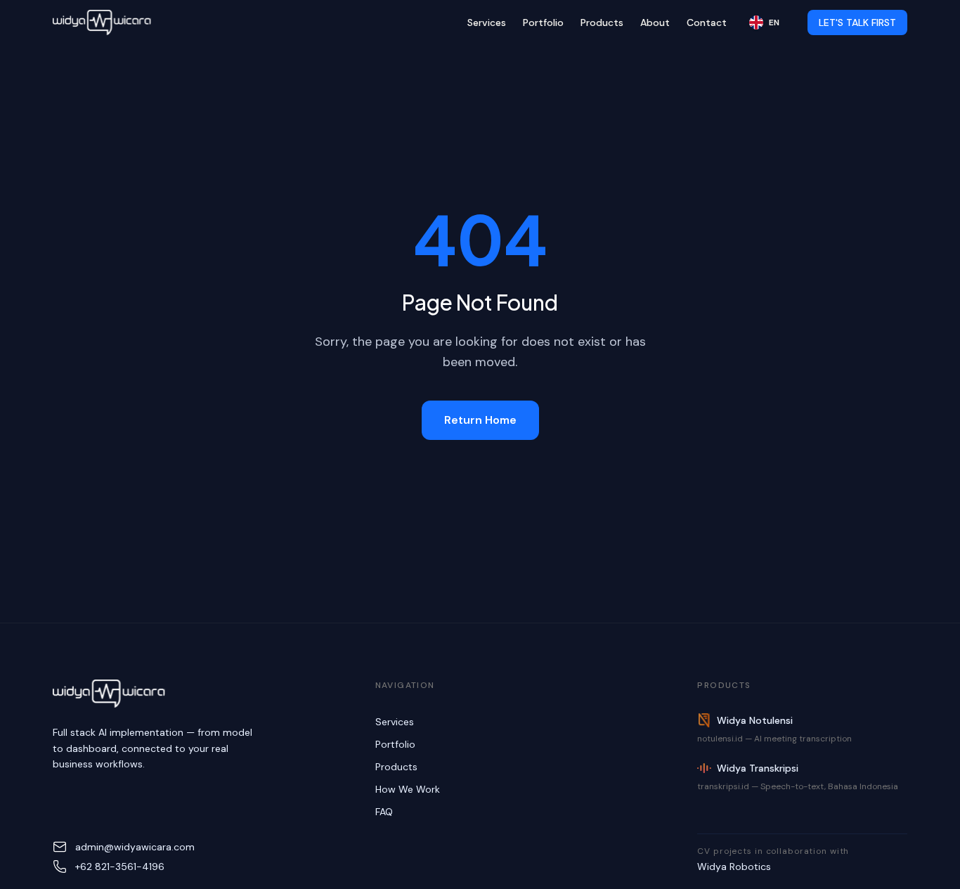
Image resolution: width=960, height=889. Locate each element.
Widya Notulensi (755, 720)
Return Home (480, 420)
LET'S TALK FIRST (857, 22)
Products (601, 22)
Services (486, 22)
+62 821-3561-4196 (119, 866)
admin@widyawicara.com (135, 847)
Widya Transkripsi (757, 768)
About (655, 22)
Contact (707, 22)
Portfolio (543, 22)
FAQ (384, 811)
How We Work (407, 789)
